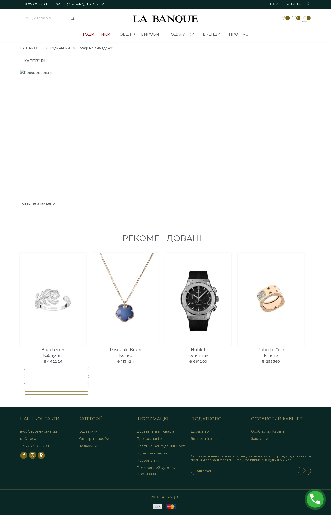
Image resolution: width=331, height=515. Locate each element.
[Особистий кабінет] (308, 4)
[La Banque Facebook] (23, 455)
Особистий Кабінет (268, 431)
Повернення (147, 460)
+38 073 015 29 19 (35, 4)
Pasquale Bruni (125, 349)
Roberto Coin (271, 349)
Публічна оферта (151, 453)
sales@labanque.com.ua (80, 4)
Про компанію (149, 439)
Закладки (259, 439)
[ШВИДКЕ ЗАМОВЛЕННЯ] (79, 277)
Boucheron (52, 349)
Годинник (198, 355)
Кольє (125, 355)
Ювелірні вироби (139, 34)
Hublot (198, 349)
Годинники (96, 34)
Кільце (271, 355)
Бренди (212, 34)
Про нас (238, 34)
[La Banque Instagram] (32, 455)
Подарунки (181, 34)
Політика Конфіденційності (161, 446)
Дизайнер (200, 431)
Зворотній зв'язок (207, 439)
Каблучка (53, 355)
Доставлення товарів (155, 431)
